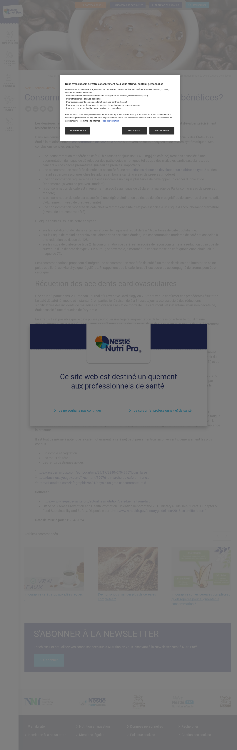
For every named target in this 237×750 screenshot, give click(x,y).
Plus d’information (110, 121)
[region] (120, 108)
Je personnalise (78, 131)
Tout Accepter (162, 131)
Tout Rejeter (134, 131)
